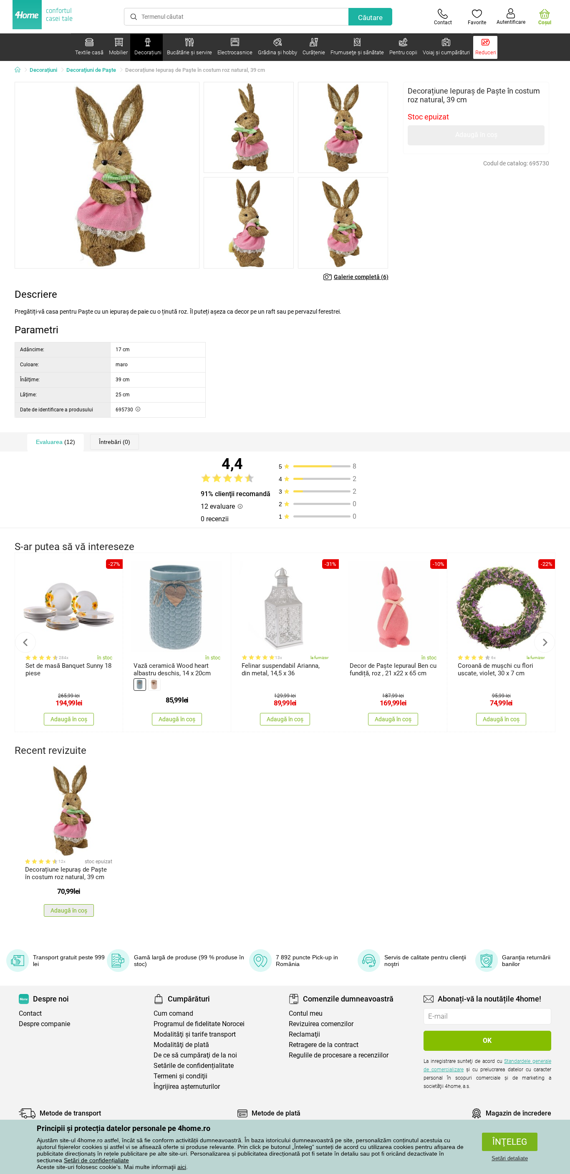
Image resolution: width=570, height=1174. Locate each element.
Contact (30, 1013)
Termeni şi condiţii (180, 1076)
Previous (25, 642)
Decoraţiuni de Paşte (91, 70)
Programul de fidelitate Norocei (199, 1024)
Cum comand (173, 1013)
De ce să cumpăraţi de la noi (195, 1055)
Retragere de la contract (323, 1045)
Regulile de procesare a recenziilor (338, 1055)
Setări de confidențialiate (96, 1160)
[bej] (154, 684)
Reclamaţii (304, 1034)
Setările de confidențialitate (194, 1065)
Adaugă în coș (476, 135)
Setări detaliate (510, 1158)
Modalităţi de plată (181, 1045)
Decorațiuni (43, 70)
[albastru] (140, 684)
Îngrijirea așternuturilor (187, 1086)
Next (544, 642)
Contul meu (306, 1013)
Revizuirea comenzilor (321, 1024)
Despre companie (44, 1024)
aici (181, 1167)
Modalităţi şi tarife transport (195, 1034)
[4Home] (20, 70)
